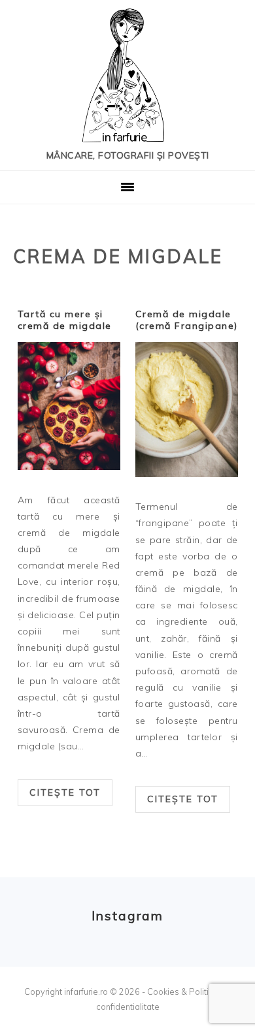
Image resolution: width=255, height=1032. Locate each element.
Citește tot (65, 792)
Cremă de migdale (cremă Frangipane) (186, 320)
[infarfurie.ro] (127, 79)
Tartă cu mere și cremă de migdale (65, 320)
